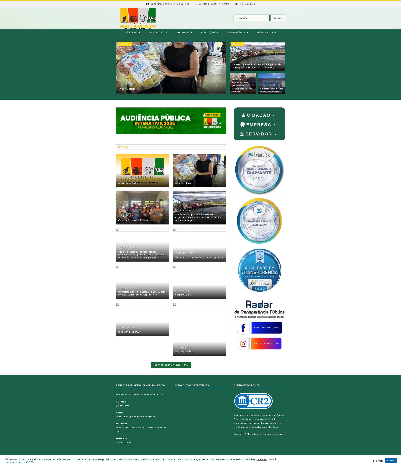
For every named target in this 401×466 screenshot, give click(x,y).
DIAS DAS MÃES (184, 351)
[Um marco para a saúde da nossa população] (199, 245)
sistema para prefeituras (272, 415)
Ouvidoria (120, 442)
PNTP (247, 434)
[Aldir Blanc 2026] (142, 170)
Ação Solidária (129, 89)
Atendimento (264, 32)
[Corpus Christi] (199, 282)
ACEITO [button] (391, 460)
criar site (253, 415)
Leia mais (261, 459)
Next (220, 66)
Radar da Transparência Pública (268, 434)
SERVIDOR (258, 134)
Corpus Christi (183, 294)
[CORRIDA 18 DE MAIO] (142, 319)
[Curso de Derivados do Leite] (142, 207)
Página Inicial (133, 32)
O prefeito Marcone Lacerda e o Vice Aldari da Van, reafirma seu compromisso (141, 293)
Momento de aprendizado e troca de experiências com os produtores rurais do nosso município (256, 66)
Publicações (207, 32)
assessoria (255, 419)
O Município (157, 32)
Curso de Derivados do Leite (133, 220)
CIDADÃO (259, 115)
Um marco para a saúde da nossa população (271, 90)
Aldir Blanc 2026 (127, 182)
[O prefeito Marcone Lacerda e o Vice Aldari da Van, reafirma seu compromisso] (142, 282)
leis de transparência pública (247, 426)
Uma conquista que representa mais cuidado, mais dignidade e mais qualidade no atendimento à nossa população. (242, 82)
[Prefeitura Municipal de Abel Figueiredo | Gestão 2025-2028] (138, 18)
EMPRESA (258, 124)
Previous (122, 66)
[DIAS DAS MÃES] (199, 329)
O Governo (182, 32)
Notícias (125, 44)
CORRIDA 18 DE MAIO (129, 331)
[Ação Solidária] (199, 170)
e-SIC (129, 442)
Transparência (236, 32)
